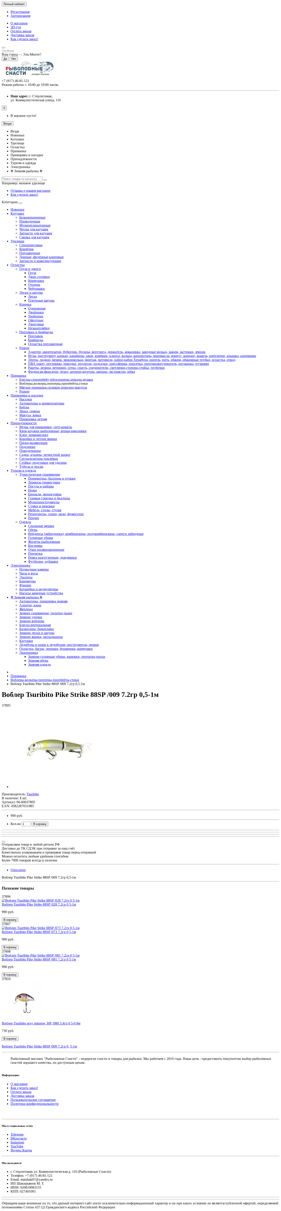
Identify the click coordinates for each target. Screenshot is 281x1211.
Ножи (32, 490)
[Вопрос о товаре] (3, 841)
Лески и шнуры (31, 292)
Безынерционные (32, 217)
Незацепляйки (39, 328)
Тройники (35, 316)
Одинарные (37, 308)
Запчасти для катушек (35, 233)
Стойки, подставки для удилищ (43, 462)
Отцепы (34, 284)
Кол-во (16, 824)
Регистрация (20, 12)
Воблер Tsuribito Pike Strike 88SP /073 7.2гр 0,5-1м (39, 932)
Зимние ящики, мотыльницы (41, 637)
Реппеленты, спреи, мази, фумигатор (56, 514)
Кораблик (26, 249)
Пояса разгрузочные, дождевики (52, 557)
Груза (32, 273)
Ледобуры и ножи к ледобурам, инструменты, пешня (59, 645)
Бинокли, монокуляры (44, 494)
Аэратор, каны (30, 605)
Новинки (17, 209)
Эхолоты (25, 577)
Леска (32, 296)
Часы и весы (28, 573)
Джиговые (36, 324)
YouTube (17, 1146)
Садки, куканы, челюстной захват (44, 455)
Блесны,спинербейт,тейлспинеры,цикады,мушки (56, 379)
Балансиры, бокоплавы (36, 629)
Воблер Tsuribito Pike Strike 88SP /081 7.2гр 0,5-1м (39, 959)
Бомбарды (35, 340)
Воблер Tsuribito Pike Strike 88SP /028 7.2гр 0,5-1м (39, 904)
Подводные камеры (34, 569)
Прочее (33, 518)
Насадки (25, 399)
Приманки (18, 375)
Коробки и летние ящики (38, 439)
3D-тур (16, 27)
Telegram (17, 1134)
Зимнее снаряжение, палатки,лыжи (45, 613)
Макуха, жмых (30, 415)
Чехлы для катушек (33, 229)
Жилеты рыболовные (44, 542)
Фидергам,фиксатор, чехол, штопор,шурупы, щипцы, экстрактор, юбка (81, 371)
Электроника (20, 565)
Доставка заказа (22, 35)
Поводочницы (30, 451)
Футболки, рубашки (43, 561)
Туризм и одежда (23, 470)
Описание (18, 870)
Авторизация (20, 16)
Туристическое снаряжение (39, 474)
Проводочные (29, 221)
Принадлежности (24, 423)
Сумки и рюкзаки (41, 506)
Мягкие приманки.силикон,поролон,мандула (53, 387)
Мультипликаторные (34, 225)
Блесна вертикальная (35, 625)
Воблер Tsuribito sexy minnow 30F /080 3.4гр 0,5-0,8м (41, 1023)
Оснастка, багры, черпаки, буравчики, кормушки (56, 649)
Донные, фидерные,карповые (41, 257)
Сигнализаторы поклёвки (38, 458)
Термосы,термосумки (44, 482)
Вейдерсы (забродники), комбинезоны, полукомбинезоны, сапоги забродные (86, 534)
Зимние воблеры (31, 621)
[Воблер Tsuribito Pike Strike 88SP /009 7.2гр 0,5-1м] (60, 787)
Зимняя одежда (39, 664)
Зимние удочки (30, 617)
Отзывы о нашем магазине (30, 190)
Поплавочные (29, 253)
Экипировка (28, 652)
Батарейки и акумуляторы (38, 589)
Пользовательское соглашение (33, 1100)
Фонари (25, 585)
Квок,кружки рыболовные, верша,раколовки (52, 431)
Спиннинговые (31, 245)
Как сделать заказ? (24, 39)
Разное (24, 348)
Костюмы (35, 545)
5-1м (73, 1046)
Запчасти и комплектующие (40, 261)
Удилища (17, 241)
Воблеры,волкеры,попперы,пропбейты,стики (45, 680)
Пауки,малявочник (33, 443)
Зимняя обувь (38, 660)
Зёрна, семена (29, 411)
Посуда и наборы (41, 486)
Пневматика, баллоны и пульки (52, 478)
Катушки (17, 213)
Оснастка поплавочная (45, 344)
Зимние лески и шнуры (36, 633)
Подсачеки (27, 447)
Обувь (32, 530)
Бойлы (24, 407)
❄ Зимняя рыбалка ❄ (26, 597)
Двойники (36, 312)
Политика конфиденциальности (35, 1104)
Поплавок (35, 336)
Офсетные (35, 320)
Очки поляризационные (46, 549)
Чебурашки (36, 288)
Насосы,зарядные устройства (41, 593)
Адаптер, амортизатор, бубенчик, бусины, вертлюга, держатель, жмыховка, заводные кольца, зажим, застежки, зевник (116, 352)
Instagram (17, 1142)
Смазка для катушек (34, 237)
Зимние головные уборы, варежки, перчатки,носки (66, 656)
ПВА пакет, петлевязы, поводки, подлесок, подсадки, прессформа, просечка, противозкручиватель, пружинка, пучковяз (118, 364)
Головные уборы (40, 538)
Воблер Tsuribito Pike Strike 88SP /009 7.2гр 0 (35, 1046)
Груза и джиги (30, 269)
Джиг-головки (39, 277)
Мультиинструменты (43, 502)
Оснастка (18, 265)
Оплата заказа (21, 31)
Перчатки (35, 553)
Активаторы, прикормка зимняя (43, 601)
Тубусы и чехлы (31, 466)
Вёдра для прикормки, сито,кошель (45, 427)
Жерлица (26, 609)
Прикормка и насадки (27, 395)
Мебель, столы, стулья (44, 510)
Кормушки (36, 281)
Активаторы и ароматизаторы (41, 403)
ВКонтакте (19, 1138)
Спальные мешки (41, 526)
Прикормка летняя (33, 419)
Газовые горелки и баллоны (49, 498)
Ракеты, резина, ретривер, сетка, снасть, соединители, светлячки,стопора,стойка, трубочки (96, 368)
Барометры (27, 581)
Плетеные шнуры (41, 300)
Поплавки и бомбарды (36, 332)
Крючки (25, 304)
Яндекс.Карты (21, 1150)
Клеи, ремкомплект (33, 435)
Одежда (25, 522)
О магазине (19, 23)
